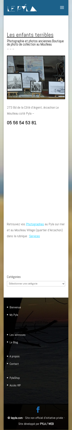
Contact (14, 364)
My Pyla (14, 315)
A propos (15, 356)
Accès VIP (15, 385)
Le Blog (14, 342)
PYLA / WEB (47, 424)
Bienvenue (15, 307)
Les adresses (18, 335)
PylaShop (15, 378)
